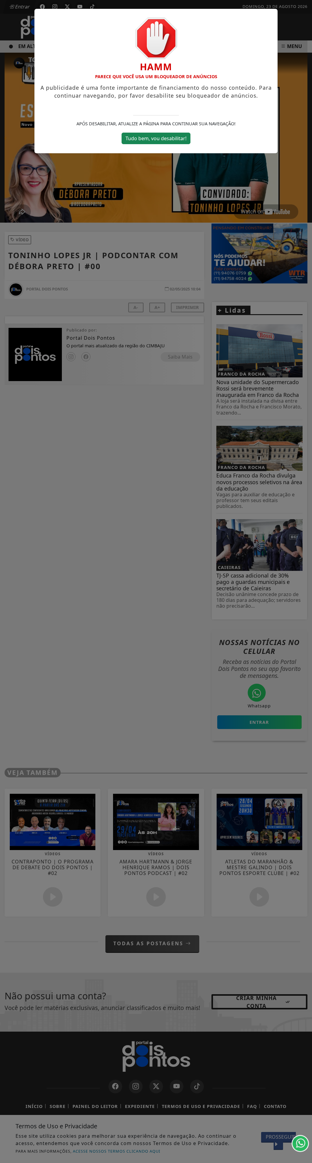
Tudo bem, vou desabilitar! (156, 138)
